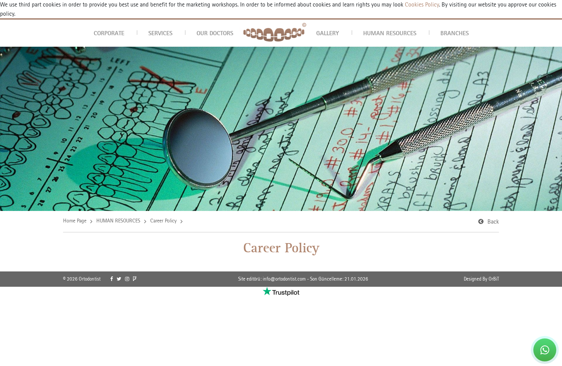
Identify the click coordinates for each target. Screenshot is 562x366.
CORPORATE (109, 33)
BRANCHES (454, 33)
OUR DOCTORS (215, 33)
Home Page (74, 220)
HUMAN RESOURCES (389, 33)
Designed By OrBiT (481, 279)
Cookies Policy (421, 4)
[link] (111, 279)
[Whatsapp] (544, 349)
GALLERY (327, 33)
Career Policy (163, 220)
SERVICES (160, 33)
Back (493, 221)
